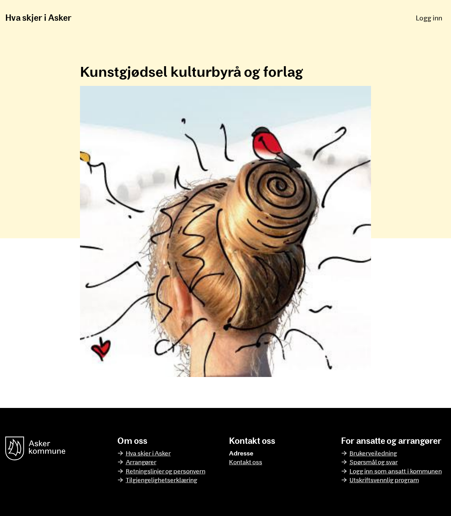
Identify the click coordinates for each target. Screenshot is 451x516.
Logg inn (429, 17)
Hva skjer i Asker (38, 17)
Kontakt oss (245, 462)
